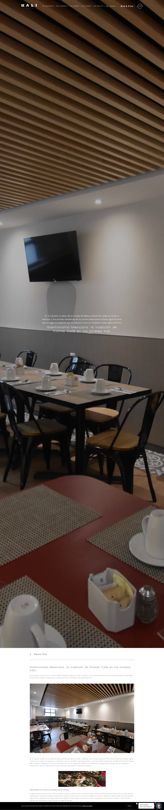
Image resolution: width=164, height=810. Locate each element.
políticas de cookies (87, 806)
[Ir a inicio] (29, 6)
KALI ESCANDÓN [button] (48, 6)
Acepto (129, 806)
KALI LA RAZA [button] (86, 6)
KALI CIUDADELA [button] (62, 6)
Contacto (112, 6)
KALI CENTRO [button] (74, 6)
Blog (107, 6)
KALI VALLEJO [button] (98, 6)
